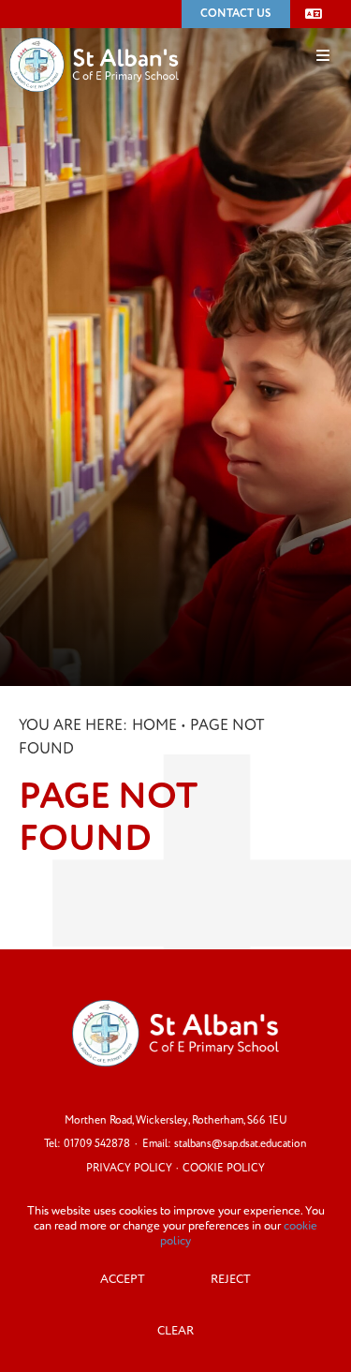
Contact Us (235, 14)
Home (154, 725)
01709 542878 (97, 1144)
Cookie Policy (224, 1168)
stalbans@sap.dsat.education (240, 1144)
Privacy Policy (129, 1168)
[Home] (94, 36)
